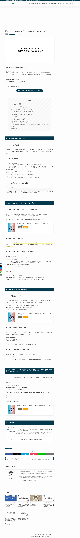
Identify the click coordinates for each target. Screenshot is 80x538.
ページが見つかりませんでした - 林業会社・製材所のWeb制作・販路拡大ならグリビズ (25, 439)
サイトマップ (31, 534)
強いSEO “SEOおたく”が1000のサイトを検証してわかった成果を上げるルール (34, 223)
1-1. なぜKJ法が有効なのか (19, 104)
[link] (19, 483)
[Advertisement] (40, 17)
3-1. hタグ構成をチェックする (19, 119)
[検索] (74, 0)
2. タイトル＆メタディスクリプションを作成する (21, 109)
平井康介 (11, 478)
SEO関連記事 (14, 128)
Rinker (22, 225)
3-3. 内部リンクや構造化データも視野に (21, 122)
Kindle (20, 227)
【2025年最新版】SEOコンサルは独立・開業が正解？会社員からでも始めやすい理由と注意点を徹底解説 (35, 430)
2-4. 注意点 (16, 116)
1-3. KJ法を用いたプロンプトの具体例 (21, 107)
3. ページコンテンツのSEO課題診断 (19, 118)
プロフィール (36, 534)
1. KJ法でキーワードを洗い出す (18, 103)
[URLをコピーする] (50, 454)
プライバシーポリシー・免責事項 (45, 534)
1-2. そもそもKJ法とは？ (18, 106)
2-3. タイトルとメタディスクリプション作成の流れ (23, 114)
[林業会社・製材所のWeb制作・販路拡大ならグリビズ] (12, 3)
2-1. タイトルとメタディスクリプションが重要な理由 (23, 111)
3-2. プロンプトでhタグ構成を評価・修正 (21, 121)
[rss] (73, 0)
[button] (9, 454)
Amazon (25, 227)
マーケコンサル (12, 34)
